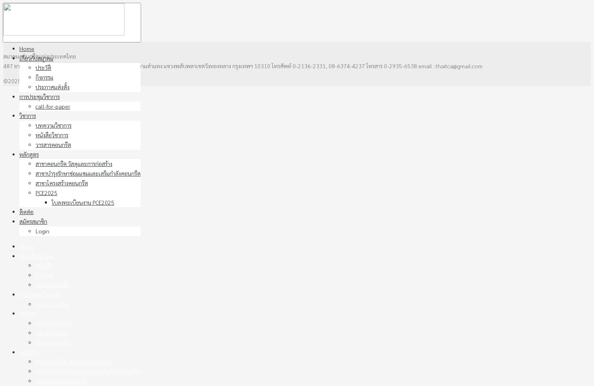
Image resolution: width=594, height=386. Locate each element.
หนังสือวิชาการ (52, 134)
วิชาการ (27, 115)
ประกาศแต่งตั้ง (53, 86)
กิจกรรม (44, 77)
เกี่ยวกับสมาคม (36, 58)
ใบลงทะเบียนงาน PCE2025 (83, 202)
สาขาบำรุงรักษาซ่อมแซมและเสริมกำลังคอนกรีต (88, 173)
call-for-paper (53, 106)
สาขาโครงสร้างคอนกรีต (62, 183)
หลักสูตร (29, 154)
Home (26, 48)
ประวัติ (43, 67)
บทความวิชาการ (54, 125)
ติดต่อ (26, 211)
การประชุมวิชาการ (39, 96)
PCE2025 (46, 192)
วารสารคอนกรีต (53, 144)
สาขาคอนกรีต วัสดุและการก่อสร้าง (74, 163)
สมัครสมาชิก (33, 221)
